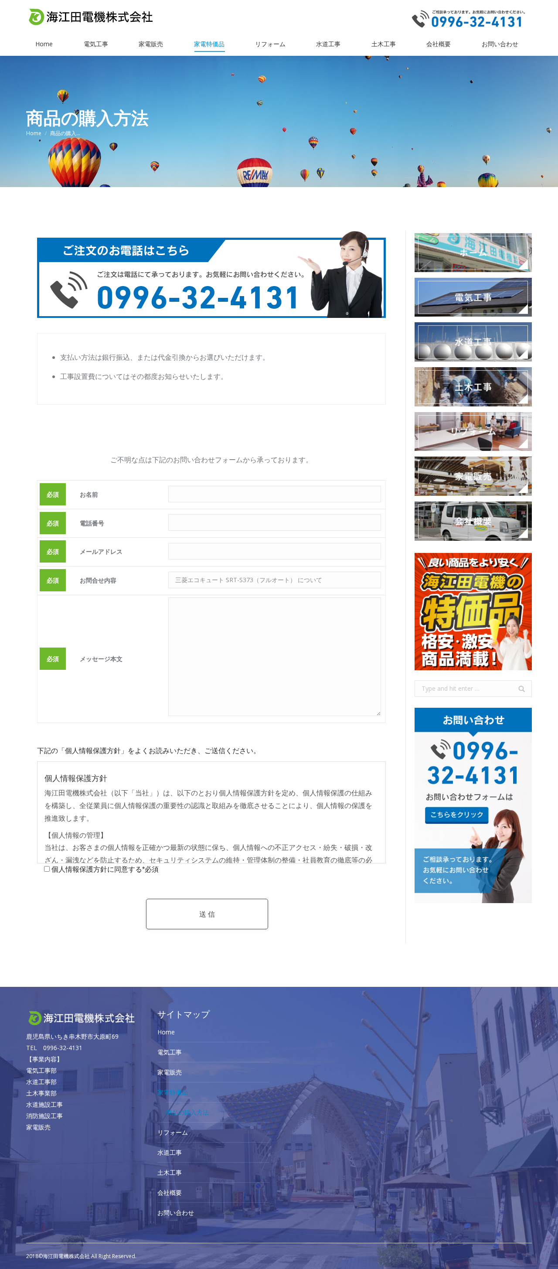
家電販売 (169, 1072)
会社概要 (169, 1192)
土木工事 (169, 1172)
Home (33, 133)
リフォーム (172, 1132)
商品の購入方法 (187, 1112)
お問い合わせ (175, 1212)
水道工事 (169, 1152)
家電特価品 (172, 1092)
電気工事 (169, 1052)
